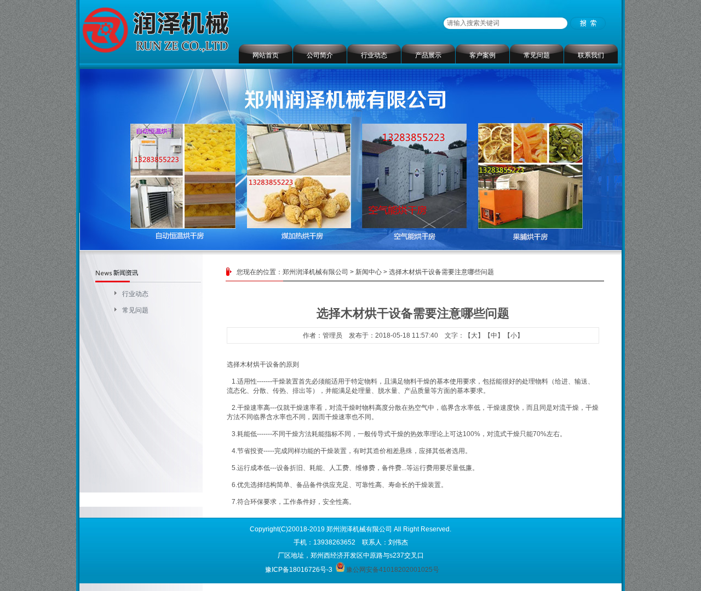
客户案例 (482, 55)
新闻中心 (368, 272)
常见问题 (537, 55)
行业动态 (374, 55)
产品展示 (428, 55)
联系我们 (591, 55)
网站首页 (265, 55)
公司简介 (320, 55)
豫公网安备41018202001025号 (392, 569)
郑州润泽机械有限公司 (315, 272)
